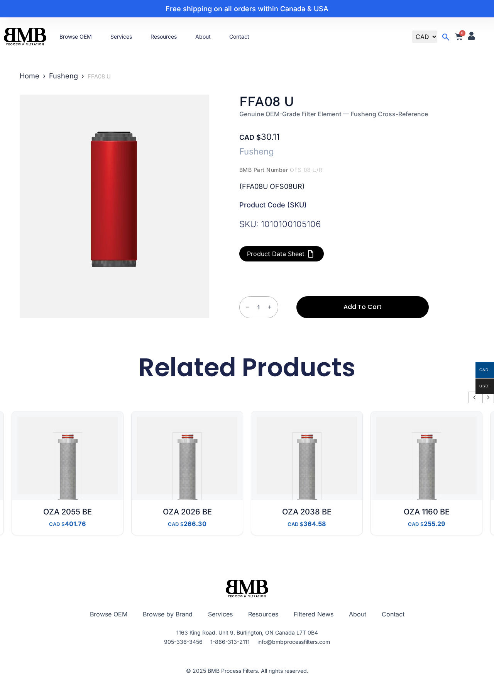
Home (29, 76)
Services (121, 36)
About (203, 36)
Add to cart (362, 306)
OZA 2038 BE (307, 511)
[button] (488, 397)
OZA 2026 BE (187, 511)
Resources (164, 36)
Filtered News (313, 614)
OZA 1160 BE (427, 511)
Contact (239, 36)
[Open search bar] (446, 37)
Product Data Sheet (276, 254)
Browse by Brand (168, 614)
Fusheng (63, 76)
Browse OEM (75, 36)
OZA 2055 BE (67, 511)
